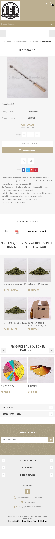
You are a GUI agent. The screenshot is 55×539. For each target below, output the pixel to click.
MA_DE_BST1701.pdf (37, 231)
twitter (28, 170)
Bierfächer (33, 386)
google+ (36, 170)
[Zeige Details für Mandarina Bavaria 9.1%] (15, 269)
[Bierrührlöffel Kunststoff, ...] (3, 33)
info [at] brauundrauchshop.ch (30, 507)
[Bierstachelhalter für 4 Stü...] (51, 33)
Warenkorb (51, 4)
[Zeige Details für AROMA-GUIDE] (14, 370)
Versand (31, 127)
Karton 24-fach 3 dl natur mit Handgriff (37, 324)
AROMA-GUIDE (7, 386)
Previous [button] (3, 350)
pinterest (32, 170)
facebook (23, 170)
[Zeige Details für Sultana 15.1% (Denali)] (39, 269)
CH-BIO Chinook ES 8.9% (15, 323)
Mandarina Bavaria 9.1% (15, 284)
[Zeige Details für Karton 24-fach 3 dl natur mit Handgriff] (39, 308)
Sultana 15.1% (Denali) (38, 284)
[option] (14, 376)
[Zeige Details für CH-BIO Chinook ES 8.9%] (15, 308)
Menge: (18, 135)
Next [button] (51, 350)
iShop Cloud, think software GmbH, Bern (32, 521)
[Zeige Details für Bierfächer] (41, 370)
